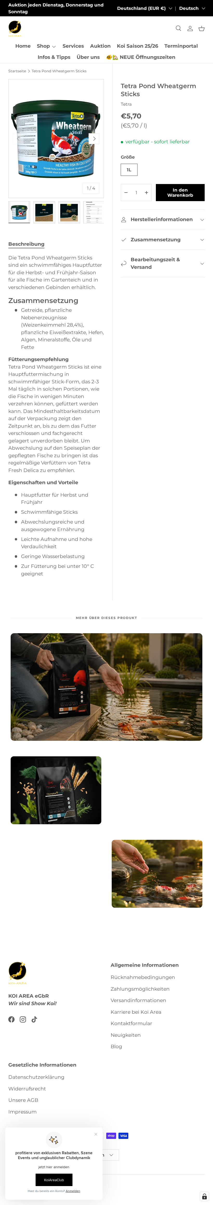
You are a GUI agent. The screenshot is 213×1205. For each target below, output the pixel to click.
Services (73, 46)
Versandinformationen (138, 1000)
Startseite (17, 71)
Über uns (88, 57)
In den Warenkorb (180, 192)
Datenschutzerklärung (36, 1077)
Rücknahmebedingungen (143, 977)
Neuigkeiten (126, 1035)
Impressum (22, 1112)
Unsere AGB (23, 1100)
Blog (116, 1046)
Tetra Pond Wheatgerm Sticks (59, 71)
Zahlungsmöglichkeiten (140, 989)
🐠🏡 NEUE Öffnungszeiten (140, 57)
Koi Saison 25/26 (137, 46)
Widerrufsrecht (27, 1089)
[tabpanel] (56, 415)
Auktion (100, 46)
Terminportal (181, 46)
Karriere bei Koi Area (136, 1012)
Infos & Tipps (54, 57)
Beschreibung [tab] (26, 244)
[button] (201, 28)
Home (23, 46)
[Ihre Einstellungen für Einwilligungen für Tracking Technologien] (204, 1196)
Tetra (126, 104)
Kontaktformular (131, 1023)
